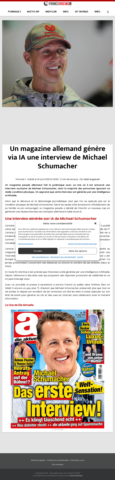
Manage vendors (25, 243)
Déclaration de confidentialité (63, 257)
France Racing (76, 475)
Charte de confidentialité (57, 460)
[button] (95, 223)
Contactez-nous (77, 460)
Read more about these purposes (82, 243)
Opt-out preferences (40, 257)
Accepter (38, 251)
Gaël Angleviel (92, 179)
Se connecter (57, 464)
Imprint (80, 257)
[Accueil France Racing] (57, 4)
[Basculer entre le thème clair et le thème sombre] (108, 12)
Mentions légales (38, 460)
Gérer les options (77, 251)
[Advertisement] (57, 130)
